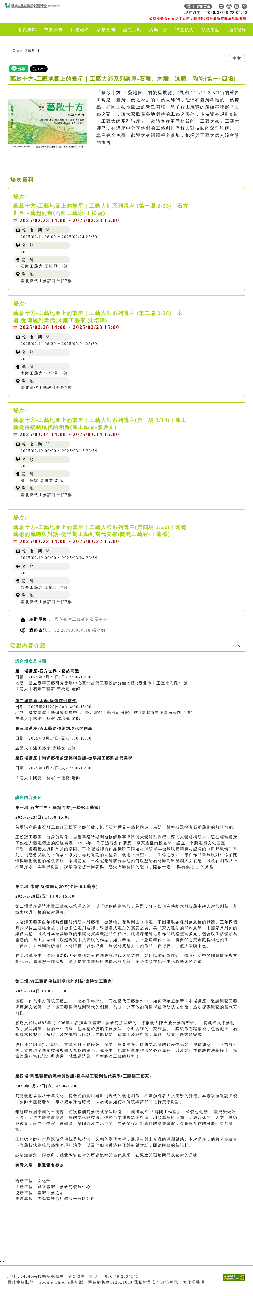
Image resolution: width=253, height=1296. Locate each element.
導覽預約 (184, 29)
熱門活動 (132, 29)
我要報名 (79, 29)
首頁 (16, 51)
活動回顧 (158, 29)
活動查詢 (106, 29)
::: (7, 51)
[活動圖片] (47, 124)
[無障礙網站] (235, 1281)
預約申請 (210, 29)
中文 (236, 58)
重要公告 (53, 29)
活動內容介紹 (28, 645)
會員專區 (27, 29)
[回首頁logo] (40, 7)
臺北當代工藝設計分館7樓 (46, 281)
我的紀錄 (237, 29)
